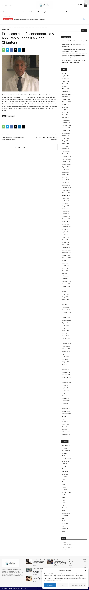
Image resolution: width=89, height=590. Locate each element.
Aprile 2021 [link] (65, 239)
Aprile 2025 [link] (65, 115)
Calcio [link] (63, 456)
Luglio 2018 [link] (65, 325)
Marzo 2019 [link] (65, 304)
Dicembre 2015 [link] (66, 406)
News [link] (63, 497)
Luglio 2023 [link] (65, 169)
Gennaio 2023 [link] (66, 185)
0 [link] (57, 46)
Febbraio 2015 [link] (66, 432)
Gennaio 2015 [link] (66, 434)
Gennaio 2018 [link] (66, 341)
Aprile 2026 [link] (65, 83)
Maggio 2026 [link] (65, 81)
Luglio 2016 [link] (65, 388)
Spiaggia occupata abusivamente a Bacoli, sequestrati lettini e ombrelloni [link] (73, 61)
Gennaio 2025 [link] (66, 122)
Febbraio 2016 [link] (66, 401)
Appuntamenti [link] (66, 450)
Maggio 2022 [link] (65, 206)
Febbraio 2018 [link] (66, 338)
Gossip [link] (64, 484)
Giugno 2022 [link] (65, 203)
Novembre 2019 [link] (66, 284)
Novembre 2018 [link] (66, 315)
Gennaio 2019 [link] (66, 310)
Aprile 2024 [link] (65, 146)
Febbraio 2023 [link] (66, 182)
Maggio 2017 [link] (65, 362)
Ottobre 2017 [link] (66, 349)
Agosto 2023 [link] (65, 167)
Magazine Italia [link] (66, 492)
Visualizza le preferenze (77, 585)
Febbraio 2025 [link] (66, 120)
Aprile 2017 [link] (65, 364)
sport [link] (63, 518)
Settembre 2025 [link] (66, 102)
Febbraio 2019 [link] (66, 307)
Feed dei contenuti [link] (67, 545)
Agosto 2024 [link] (65, 135)
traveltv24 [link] (65, 528)
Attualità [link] (64, 453)
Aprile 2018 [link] (65, 333)
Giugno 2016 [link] (65, 390)
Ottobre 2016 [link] (66, 380)
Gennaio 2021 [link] (66, 247)
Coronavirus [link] (65, 461)
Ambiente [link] (64, 448)
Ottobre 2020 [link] (66, 255)
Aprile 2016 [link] (65, 395)
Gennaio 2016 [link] (66, 403)
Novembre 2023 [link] (66, 159)
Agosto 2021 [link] (65, 229)
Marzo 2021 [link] (65, 242)
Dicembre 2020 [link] (66, 250)
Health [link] (64, 487)
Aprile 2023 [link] (65, 177)
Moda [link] (63, 495)
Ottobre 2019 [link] (66, 286)
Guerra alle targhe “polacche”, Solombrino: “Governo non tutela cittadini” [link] (73, 50)
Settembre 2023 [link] (66, 164)
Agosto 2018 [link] (65, 323)
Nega (62, 585)
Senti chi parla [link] (66, 513)
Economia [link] (65, 471)
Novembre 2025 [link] (66, 96)
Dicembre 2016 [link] (66, 375)
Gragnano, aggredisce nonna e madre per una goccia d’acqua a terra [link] (39, 579)
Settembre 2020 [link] (66, 258)
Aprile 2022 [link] (65, 208)
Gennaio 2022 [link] (66, 216)
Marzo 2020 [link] (65, 273)
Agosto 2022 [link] (65, 198)
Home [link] (3, 27)
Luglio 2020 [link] (65, 263)
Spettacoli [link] (65, 515)
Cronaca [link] (9, 27)
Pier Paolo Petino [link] (7, 46)
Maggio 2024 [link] (65, 143)
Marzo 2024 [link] (65, 148)
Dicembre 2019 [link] (66, 281)
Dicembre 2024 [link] (66, 125)
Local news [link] (65, 489)
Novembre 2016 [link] (66, 377)
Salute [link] (64, 510)
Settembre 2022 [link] (66, 195)
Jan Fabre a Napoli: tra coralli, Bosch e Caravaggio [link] (47, 138)
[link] (86, 2)
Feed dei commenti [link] (67, 547)
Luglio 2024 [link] (65, 138)
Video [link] (63, 531)
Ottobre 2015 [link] (66, 411)
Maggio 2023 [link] (65, 174)
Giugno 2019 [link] (65, 297)
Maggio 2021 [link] (65, 237)
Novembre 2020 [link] (66, 252)
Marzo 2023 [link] (65, 180)
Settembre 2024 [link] (66, 133)
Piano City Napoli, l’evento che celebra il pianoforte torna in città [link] (13, 138)
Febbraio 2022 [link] (66, 213)
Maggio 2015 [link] (65, 424)
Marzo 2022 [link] (65, 211)
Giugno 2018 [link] (65, 328)
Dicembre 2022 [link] (66, 187)
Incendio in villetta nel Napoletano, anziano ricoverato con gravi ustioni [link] (73, 56)
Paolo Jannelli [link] (10, 116)
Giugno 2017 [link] (65, 359)
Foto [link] (63, 482)
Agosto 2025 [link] (65, 104)
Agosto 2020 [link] (65, 260)
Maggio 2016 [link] (65, 393)
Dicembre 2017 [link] (66, 343)
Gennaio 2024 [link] (66, 154)
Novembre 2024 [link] (66, 128)
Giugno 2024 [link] (65, 141)
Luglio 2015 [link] (65, 419)
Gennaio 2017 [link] (66, 372)
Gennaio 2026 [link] (66, 91)
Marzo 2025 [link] (65, 117)
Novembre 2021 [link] (66, 221)
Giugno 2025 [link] (65, 109)
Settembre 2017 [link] (66, 351)
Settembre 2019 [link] (66, 289)
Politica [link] (64, 502)
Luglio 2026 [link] (65, 76)
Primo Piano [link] (65, 508)
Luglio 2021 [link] (65, 232)
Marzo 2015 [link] (65, 429)
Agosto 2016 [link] (65, 385)
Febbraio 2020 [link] (66, 276)
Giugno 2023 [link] (65, 172)
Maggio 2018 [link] (65, 330)
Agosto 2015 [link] (65, 416)
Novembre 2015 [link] (66, 408)
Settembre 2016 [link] (66, 382)
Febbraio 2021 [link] (66, 245)
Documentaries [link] (66, 469)
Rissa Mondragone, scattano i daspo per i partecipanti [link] (73, 45)
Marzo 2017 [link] (65, 367)
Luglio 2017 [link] (65, 356)
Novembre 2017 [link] (66, 346)
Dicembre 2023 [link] (66, 156)
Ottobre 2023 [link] (66, 161)
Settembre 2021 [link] (66, 226)
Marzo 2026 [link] (65, 86)
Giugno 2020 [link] (65, 265)
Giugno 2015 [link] (65, 421)
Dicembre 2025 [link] (66, 94)
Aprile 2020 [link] (65, 271)
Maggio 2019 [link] (65, 299)
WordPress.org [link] (66, 550)
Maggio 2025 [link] (65, 112)
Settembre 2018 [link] (66, 320)
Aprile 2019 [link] (65, 302)
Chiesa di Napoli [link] (66, 458)
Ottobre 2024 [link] (66, 130)
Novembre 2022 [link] (66, 190)
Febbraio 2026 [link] (66, 89)
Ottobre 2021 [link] (66, 224)
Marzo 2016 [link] (65, 398)
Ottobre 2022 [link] (66, 193)
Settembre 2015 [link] (66, 414)
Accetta (50, 585)
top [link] (7, 29)
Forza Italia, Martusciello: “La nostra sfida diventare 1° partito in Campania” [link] (60, 562)
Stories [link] (64, 521)
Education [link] (65, 474)
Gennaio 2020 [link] (66, 278)
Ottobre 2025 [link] (66, 99)
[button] (85, 570)
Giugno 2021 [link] (65, 234)
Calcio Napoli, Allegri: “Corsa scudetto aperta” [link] (74, 40)
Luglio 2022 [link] (65, 200)
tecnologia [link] (65, 523)
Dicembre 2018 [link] (66, 312)
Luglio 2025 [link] (65, 107)
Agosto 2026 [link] (65, 73)
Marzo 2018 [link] (65, 336)
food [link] (63, 479)
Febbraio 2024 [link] (66, 151)
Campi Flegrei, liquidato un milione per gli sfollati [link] (27, 19)
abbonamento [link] (66, 445)
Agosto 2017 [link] (65, 354)
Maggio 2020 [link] (65, 268)
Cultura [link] (64, 466)
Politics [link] (64, 505)
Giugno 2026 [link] (65, 78)
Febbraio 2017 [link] (66, 369)
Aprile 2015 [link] (65, 427)
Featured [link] (64, 476)
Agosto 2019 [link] (65, 291)
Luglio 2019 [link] (65, 294)
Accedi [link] (64, 542)
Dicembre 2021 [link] (66, 219)
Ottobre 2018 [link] (66, 317)
